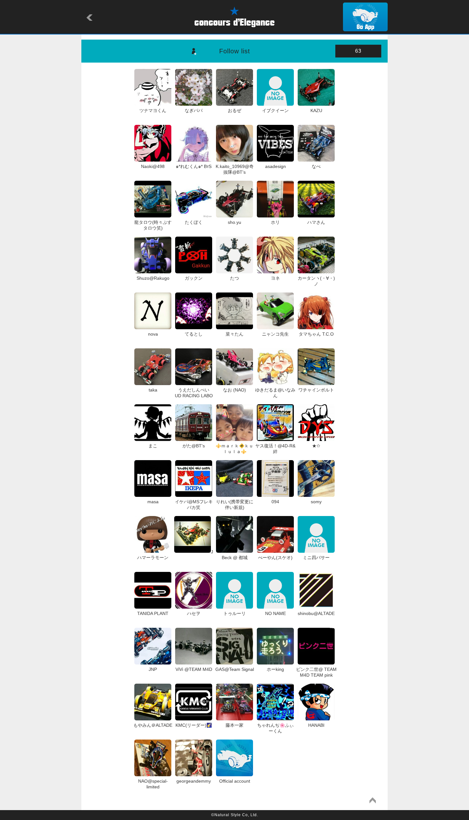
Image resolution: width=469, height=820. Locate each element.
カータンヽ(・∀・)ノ (316, 281)
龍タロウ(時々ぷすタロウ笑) (153, 225)
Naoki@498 (153, 166)
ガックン (194, 278)
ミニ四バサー (316, 557)
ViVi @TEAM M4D (193, 669)
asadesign (275, 166)
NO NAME (275, 613)
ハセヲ (193, 613)
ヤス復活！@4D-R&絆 (275, 448)
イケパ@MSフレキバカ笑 (194, 504)
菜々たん (234, 334)
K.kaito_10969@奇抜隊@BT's (235, 169)
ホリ (275, 222)
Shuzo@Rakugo (153, 278)
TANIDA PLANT (152, 613)
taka (153, 389)
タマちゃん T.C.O (316, 334)
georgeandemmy (193, 781)
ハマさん (316, 222)
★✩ (316, 445)
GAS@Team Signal (234, 669)
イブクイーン (275, 110)
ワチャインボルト (316, 389)
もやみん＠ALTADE (152, 725)
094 (275, 501)
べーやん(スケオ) (275, 557)
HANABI (316, 725)
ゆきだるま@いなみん (275, 392)
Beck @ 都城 (235, 557)
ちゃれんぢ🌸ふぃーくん (275, 728)
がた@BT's (193, 445)
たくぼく (194, 222)
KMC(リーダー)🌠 (193, 725)
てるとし (194, 334)
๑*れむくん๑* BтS (194, 166)
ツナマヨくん (152, 110)
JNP (153, 669)
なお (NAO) (234, 389)
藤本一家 (234, 725)
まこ (152, 445)
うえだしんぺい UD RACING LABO (194, 392)
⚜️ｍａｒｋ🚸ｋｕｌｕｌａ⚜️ (234, 448)
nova (153, 334)
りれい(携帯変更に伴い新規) (234, 504)
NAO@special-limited (153, 783)
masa (153, 501)
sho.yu (234, 222)
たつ (234, 278)
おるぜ (234, 110)
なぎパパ (194, 110)
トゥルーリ (234, 613)
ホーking (275, 669)
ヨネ (275, 278)
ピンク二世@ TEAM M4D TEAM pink (316, 672)
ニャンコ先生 (275, 334)
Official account (234, 781)
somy (316, 501)
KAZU (316, 110)
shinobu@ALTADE (316, 613)
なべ (316, 166)
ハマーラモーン (152, 557)
